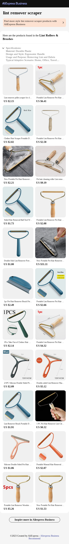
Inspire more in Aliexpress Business (35, 519)
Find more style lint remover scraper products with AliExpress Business (30, 23)
